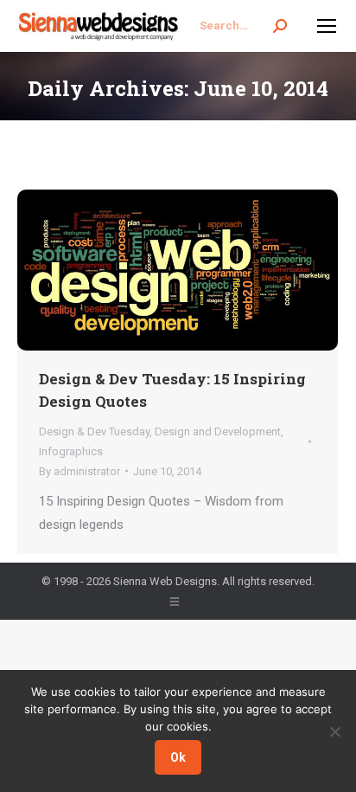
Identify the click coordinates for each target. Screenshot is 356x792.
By (79, 471)
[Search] (280, 26)
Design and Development (218, 431)
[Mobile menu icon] (327, 26)
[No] (334, 731)
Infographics (71, 451)
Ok (178, 757)
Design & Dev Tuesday (94, 431)
